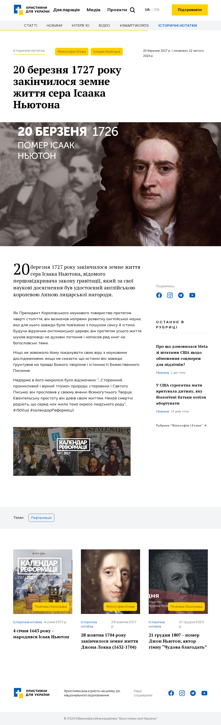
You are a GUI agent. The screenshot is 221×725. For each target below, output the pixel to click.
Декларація (66, 10)
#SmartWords (134, 25)
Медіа (93, 10)
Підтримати (190, 10)
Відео (104, 25)
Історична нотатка (29, 50)
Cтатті (30, 25)
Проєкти (117, 10)
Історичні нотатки (177, 26)
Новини (54, 25)
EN (156, 10)
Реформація (41, 517)
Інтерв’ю (81, 25)
